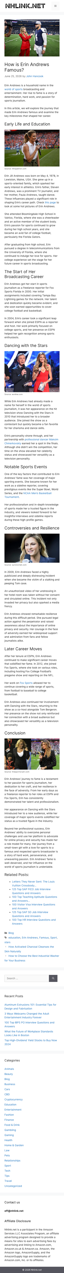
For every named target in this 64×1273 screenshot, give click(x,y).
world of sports (13, 89)
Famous (44, 937)
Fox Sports (26, 682)
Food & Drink (12, 1124)
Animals (9, 1068)
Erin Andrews (30, 937)
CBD (7, 1094)
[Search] (53, 978)
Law (7, 1150)
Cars (7, 1089)
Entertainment (12, 1109)
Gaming (9, 1135)
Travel (8, 1180)
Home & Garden (14, 1145)
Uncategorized (13, 1186)
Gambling (10, 1130)
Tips (7, 1175)
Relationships (12, 1160)
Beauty (8, 1074)
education (14, 937)
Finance (9, 1119)
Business (9, 1084)
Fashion (9, 1114)
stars (7, 942)
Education (10, 1104)
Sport (53, 937)
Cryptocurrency (13, 1099)
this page (50, 202)
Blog (11, 932)
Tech (7, 1170)
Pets (7, 1155)
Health (8, 1140)
